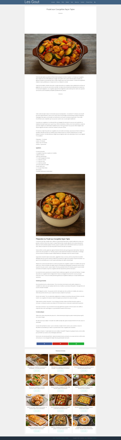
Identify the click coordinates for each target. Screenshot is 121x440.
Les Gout (32, 2)
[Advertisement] (60, 23)
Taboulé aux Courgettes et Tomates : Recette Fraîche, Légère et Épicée (37, 388)
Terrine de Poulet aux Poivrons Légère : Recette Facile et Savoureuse (37, 428)
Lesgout (85, 438)
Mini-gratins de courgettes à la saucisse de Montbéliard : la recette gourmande (37, 367)
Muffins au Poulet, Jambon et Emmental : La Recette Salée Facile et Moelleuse (37, 408)
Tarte (72, 2)
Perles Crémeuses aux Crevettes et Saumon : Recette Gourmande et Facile (84, 367)
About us (77, 2)
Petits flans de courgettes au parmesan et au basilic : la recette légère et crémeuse (60, 367)
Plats (63, 2)
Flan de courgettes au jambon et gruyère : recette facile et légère (84, 408)
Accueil (53, 2)
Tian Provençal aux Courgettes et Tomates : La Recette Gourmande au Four (60, 408)
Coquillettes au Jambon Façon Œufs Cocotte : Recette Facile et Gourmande (84, 428)
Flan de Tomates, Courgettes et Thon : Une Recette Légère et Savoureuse (60, 388)
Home (54, 438)
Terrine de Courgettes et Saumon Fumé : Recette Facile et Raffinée (84, 388)
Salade (67, 2)
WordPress (94, 438)
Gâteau (58, 2)
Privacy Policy (89, 2)
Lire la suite (37, 370)
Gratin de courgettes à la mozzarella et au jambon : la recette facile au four (60, 428)
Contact (82, 2)
